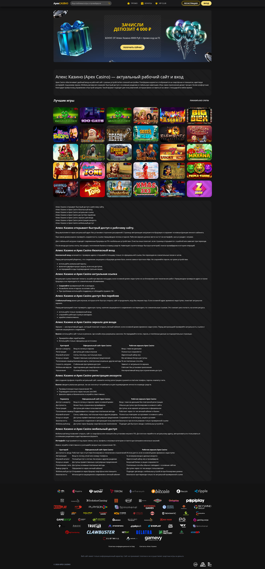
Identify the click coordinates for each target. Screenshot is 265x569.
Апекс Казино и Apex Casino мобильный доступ (75, 223)
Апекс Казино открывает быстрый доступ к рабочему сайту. (80, 207)
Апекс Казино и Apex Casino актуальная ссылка (75, 212)
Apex (61, 3)
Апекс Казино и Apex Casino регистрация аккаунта (76, 220)
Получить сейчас (132, 47)
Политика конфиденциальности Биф (121, 546)
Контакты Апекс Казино (148, 546)
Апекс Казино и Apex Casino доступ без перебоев (75, 215)
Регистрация (191, 3)
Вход (206, 3)
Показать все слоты (199, 100)
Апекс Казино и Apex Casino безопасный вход (74, 209)
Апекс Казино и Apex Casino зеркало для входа (74, 218)
